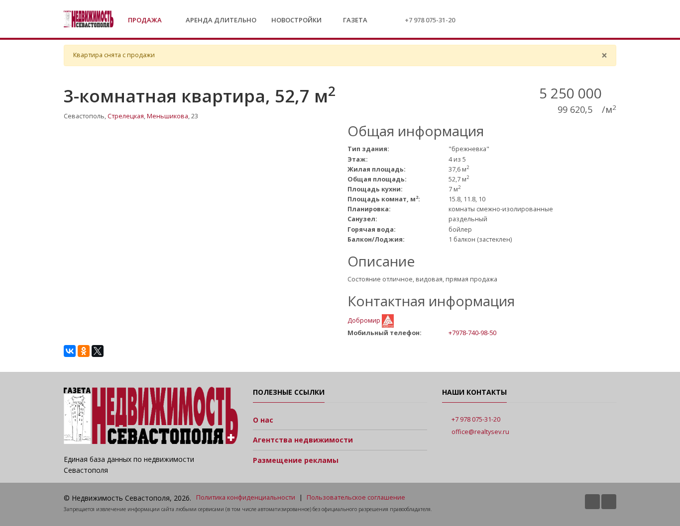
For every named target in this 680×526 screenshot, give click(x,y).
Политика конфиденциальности (245, 497)
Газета (354, 19)
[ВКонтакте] (70, 351)
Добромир (364, 320)
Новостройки (296, 19)
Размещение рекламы (296, 460)
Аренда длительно (221, 19)
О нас (263, 420)
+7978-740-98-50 (472, 332)
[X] (98, 351)
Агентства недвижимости (303, 439)
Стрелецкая (126, 116)
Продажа (145, 19)
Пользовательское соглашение (356, 497)
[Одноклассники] (84, 351)
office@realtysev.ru (480, 432)
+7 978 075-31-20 (430, 19)
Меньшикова (167, 116)
